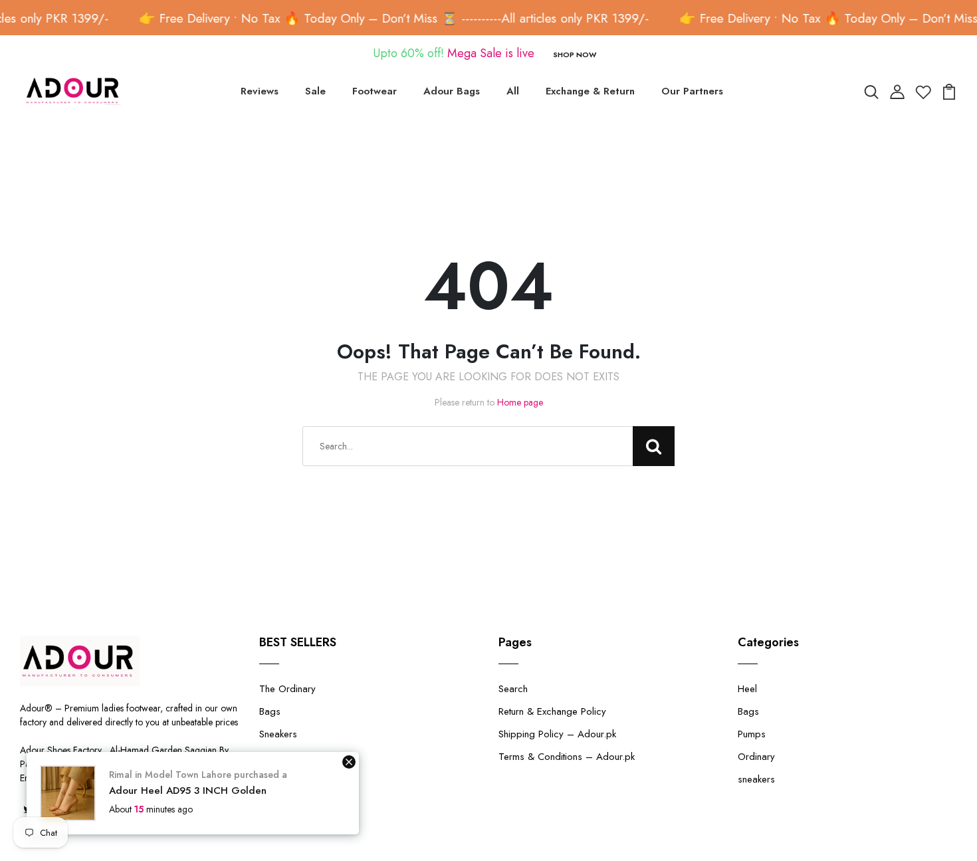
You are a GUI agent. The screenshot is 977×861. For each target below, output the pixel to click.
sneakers (756, 779)
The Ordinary (287, 688)
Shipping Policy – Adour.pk (557, 734)
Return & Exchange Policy (552, 711)
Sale (315, 91)
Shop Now (574, 54)
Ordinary (756, 756)
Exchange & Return (590, 91)
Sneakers (278, 734)
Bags (269, 711)
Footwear (374, 91)
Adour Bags (451, 91)
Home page (520, 402)
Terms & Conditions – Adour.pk (566, 756)
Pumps (752, 734)
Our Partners (692, 91)
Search (513, 688)
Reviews (259, 91)
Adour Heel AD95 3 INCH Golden (188, 790)
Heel (747, 688)
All (512, 91)
